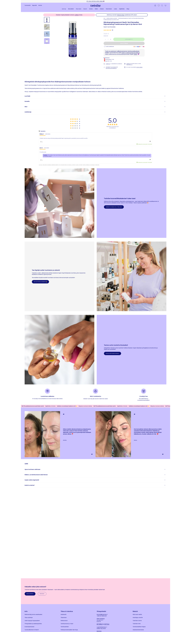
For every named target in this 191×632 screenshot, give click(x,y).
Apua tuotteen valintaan (32, 469)
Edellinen (51, 38)
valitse (77, 15)
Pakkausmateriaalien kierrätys (69, 629)
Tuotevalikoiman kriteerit (32, 629)
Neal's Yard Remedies (109, 27)
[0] (159, 5)
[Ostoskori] (165, 5)
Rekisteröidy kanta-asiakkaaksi (33, 614)
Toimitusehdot (65, 626)
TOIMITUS (108, 63)
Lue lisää (27, 96)
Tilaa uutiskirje (29, 617)
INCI (26, 106)
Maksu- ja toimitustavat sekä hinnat (36, 475)
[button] (64, 9)
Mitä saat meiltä (137, 614)
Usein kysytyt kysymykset (32, 620)
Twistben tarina (137, 620)
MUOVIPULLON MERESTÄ (111, 68)
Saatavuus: (107, 57)
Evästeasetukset (29, 626)
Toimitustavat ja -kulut (67, 623)
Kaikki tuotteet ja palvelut (111, 18)
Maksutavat (64, 620)
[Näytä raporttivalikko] (150, 141)
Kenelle (27, 101)
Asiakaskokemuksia (138, 629)
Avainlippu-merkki (138, 617)
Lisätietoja (28, 112)
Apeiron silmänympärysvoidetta (131, 52)
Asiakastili (63, 614)
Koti (104, 18)
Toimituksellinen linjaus (139, 626)
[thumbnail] (47, 20)
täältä (135, 54)
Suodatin (42, 131)
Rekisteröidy (120, 15)
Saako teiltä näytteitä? (32, 480)
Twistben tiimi (136, 623)
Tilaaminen (64, 617)
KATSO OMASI (139, 67)
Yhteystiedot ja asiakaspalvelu (33, 623)
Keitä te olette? (30, 485)
